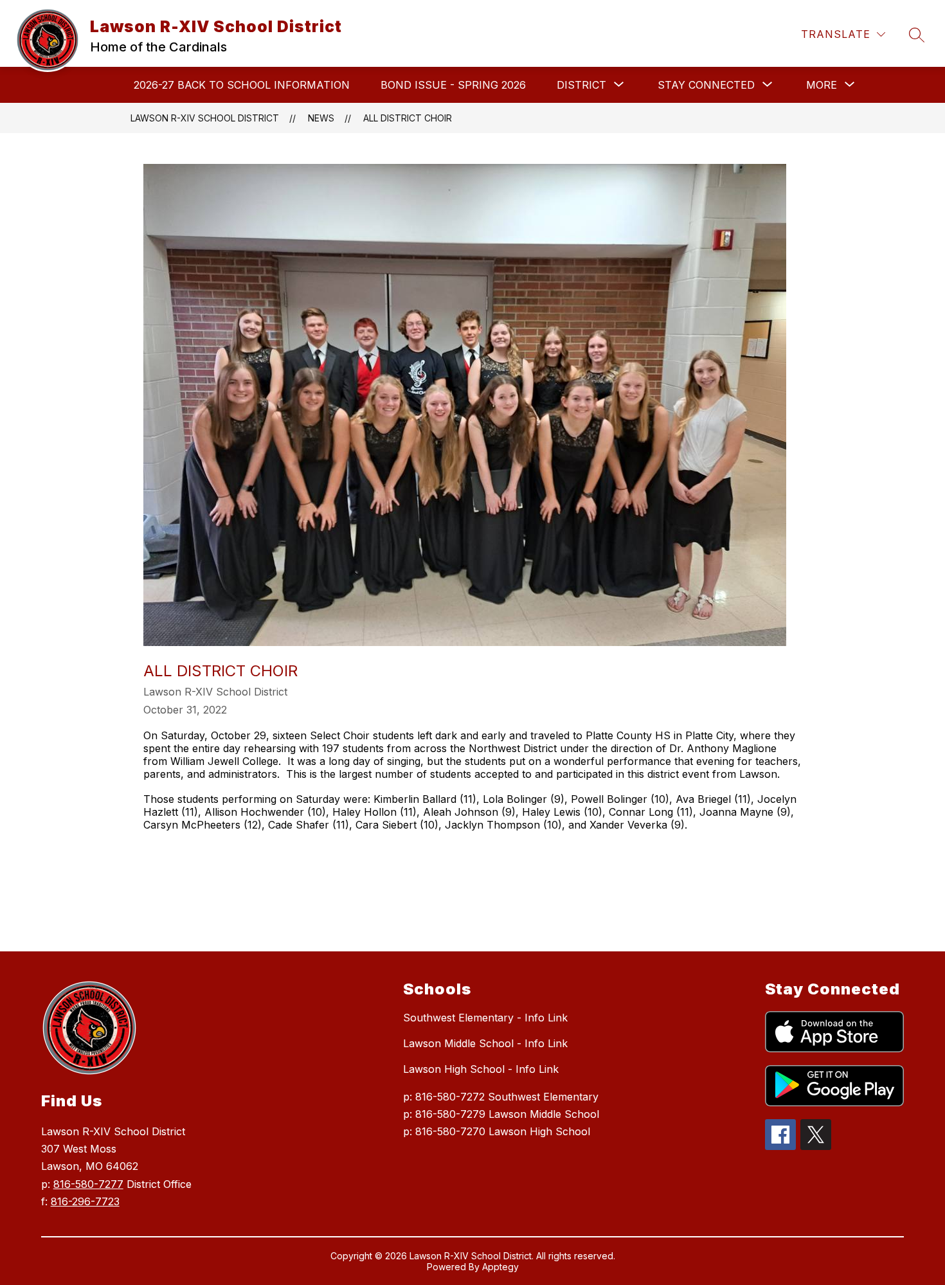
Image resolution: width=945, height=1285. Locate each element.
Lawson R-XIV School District (204, 117)
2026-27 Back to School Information (242, 84)
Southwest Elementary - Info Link (485, 1017)
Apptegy (500, 1266)
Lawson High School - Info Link (481, 1069)
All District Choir (407, 117)
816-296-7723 (85, 1201)
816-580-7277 (88, 1184)
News (321, 117)
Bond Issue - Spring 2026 (453, 84)
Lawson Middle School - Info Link (485, 1043)
